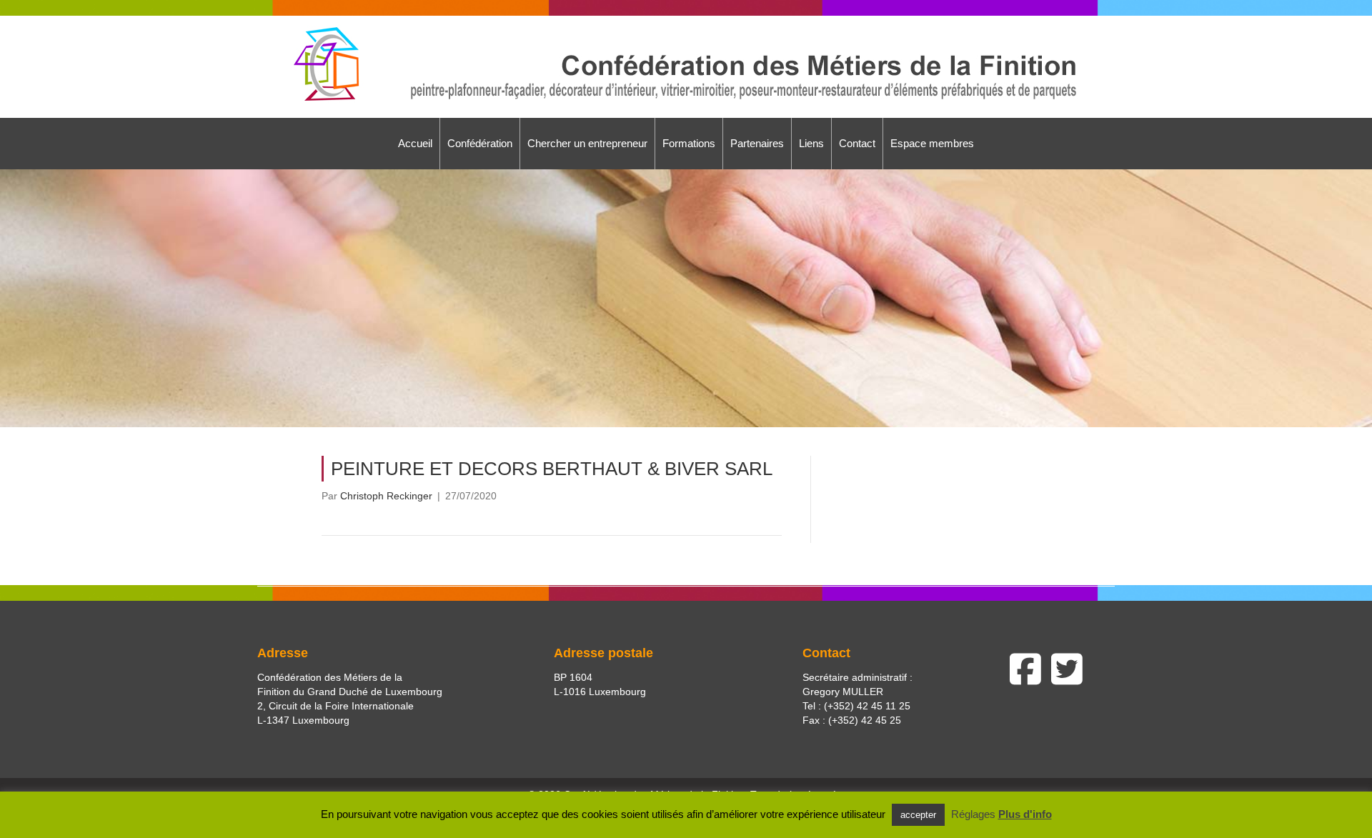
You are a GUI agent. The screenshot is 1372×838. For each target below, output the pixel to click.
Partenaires (757, 143)
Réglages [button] (973, 814)
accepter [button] (918, 814)
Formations (688, 143)
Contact (857, 143)
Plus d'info (1025, 814)
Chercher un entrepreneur (587, 143)
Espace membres (932, 143)
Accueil (415, 143)
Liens (811, 143)
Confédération (479, 143)
